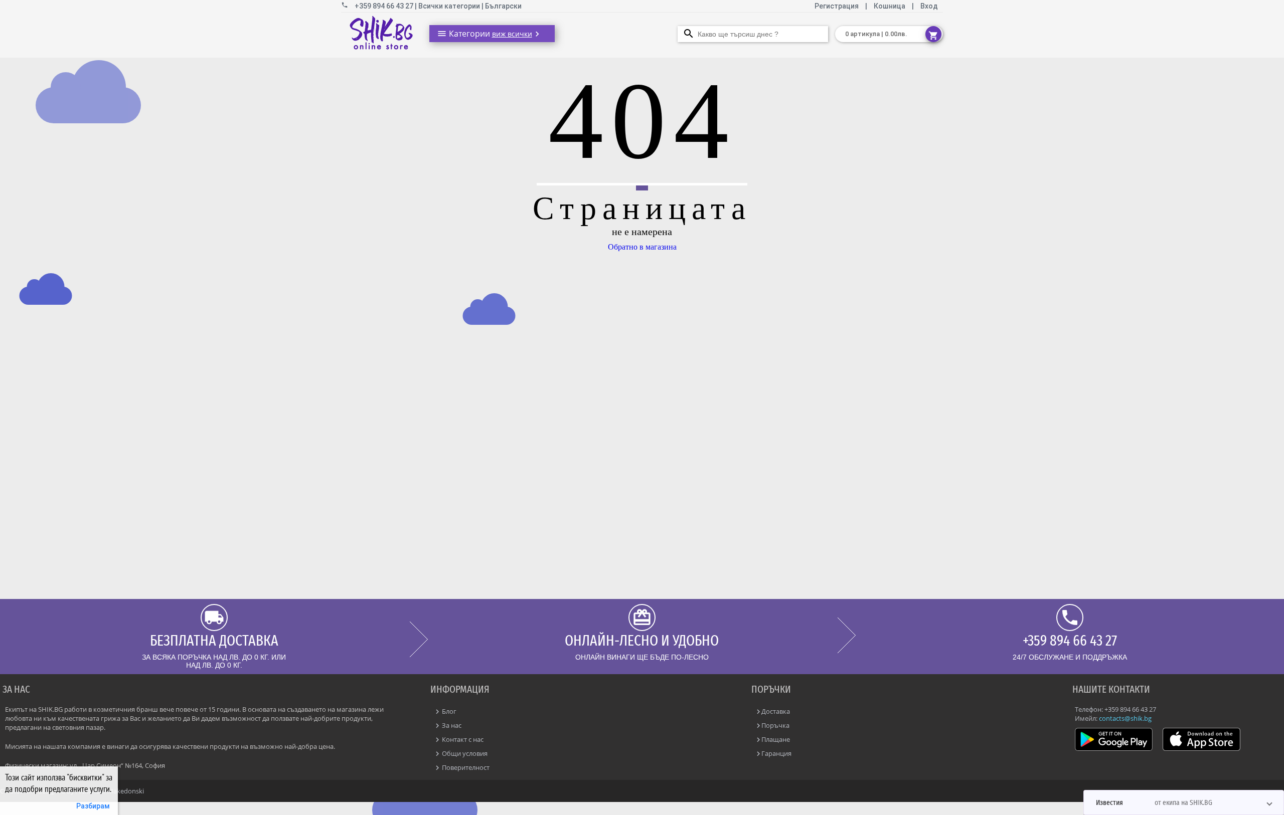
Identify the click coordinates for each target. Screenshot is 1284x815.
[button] (1183, 802)
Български (503, 6)
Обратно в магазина (642, 247)
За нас (450, 725)
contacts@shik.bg (1125, 718)
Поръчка (775, 725)
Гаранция (776, 753)
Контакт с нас (462, 739)
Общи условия (464, 753)
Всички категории (450, 6)
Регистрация (837, 6)
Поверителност (465, 767)
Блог (448, 711)
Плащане (775, 739)
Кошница (889, 6)
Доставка (775, 711)
